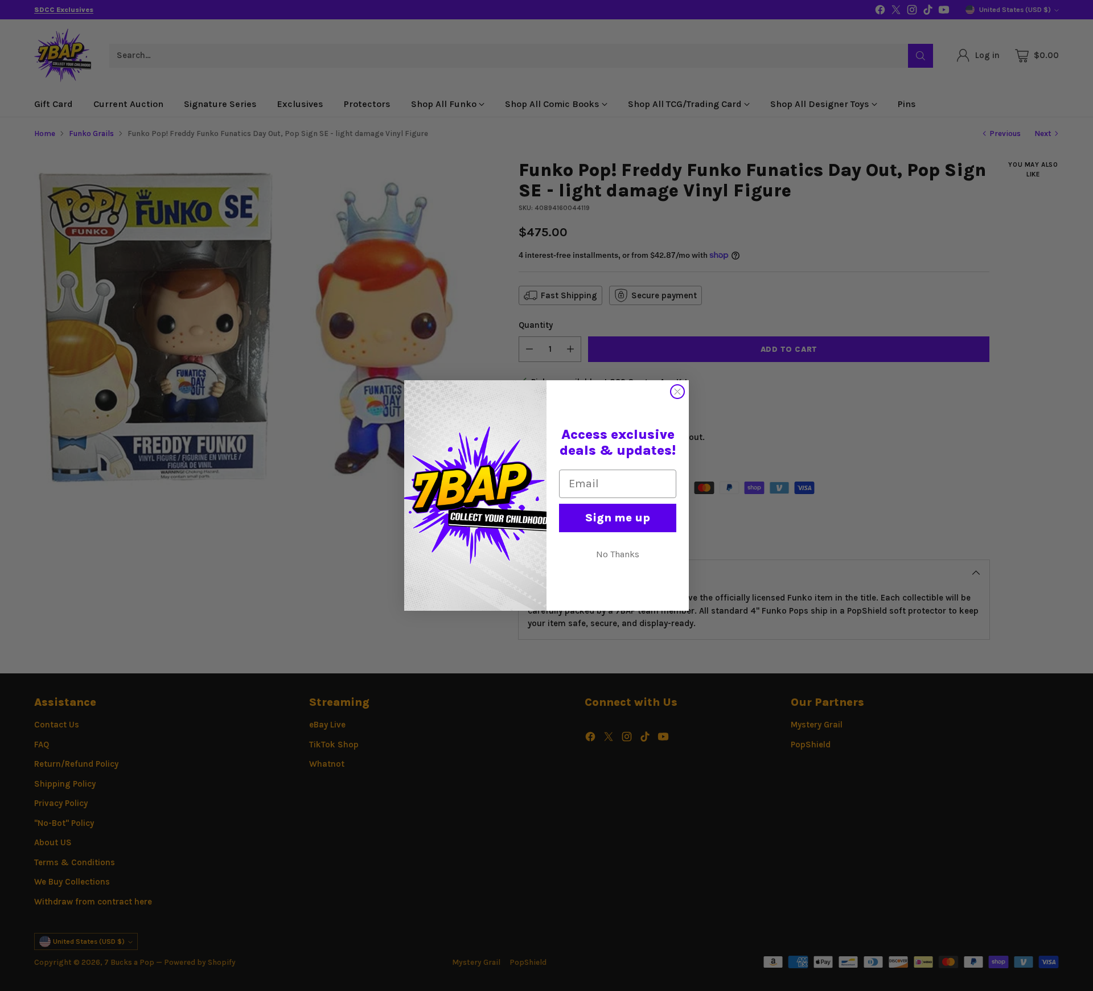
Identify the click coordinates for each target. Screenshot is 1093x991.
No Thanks (617, 554)
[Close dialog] (677, 391)
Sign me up (617, 517)
